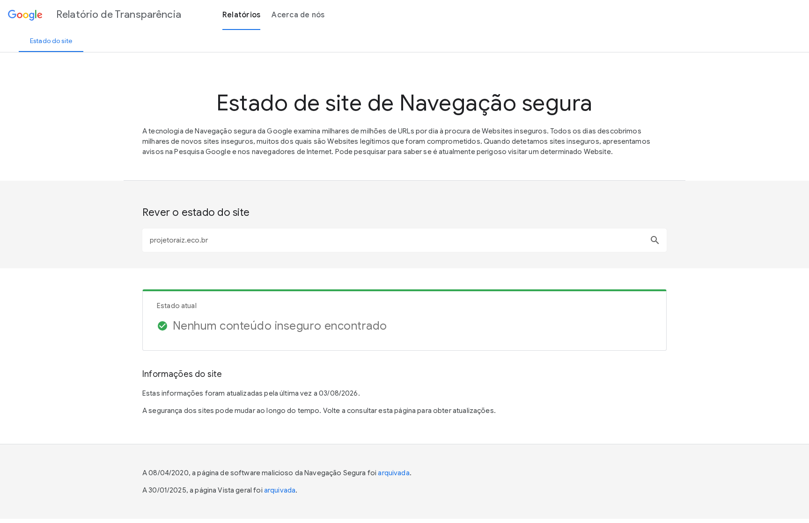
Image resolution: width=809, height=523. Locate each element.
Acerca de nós (298, 15)
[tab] (51, 40)
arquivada (393, 473)
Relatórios (241, 15)
